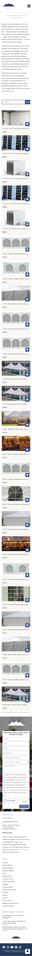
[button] (29, 6)
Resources (5, 892)
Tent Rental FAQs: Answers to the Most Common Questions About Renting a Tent (14, 928)
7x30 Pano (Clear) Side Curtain (15, 404)
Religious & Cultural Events (10, 903)
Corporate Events (7, 879)
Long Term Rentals (8, 906)
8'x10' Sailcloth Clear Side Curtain (16, 429)
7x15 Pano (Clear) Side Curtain (15, 379)
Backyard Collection (8, 870)
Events (4, 873)
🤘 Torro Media (16, 952)
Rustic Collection (7, 865)
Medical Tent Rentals (8, 881)
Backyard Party (6, 876)
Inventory (5, 862)
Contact (4, 898)
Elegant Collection (7, 868)
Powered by (16, 107)
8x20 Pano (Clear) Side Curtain (15, 705)
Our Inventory (13, 15)
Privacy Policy (23, 849)
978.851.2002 (6, 900)
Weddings (5, 884)
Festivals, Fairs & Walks (9, 890)
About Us (5, 895)
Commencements (7, 887)
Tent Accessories (18, 16)
